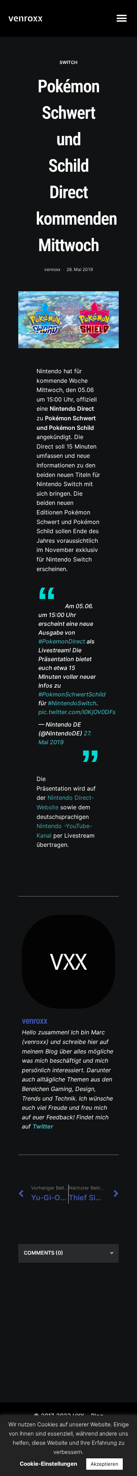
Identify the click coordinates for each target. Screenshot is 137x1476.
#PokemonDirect (61, 641)
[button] (121, 18)
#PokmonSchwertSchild (72, 694)
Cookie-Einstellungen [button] (48, 1463)
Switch (68, 62)
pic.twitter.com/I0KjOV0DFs (77, 712)
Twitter (43, 1126)
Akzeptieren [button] (104, 1464)
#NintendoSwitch (72, 703)
